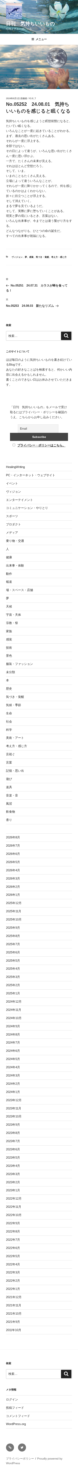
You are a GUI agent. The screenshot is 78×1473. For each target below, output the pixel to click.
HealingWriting (15, 467)
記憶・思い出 (15, 770)
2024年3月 (13, 1075)
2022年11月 (13, 1206)
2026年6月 (13, 853)
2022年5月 (13, 1256)
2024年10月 (14, 1018)
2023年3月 (13, 1174)
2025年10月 (14, 919)
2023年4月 (13, 1165)
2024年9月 (13, 1026)
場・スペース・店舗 (19, 590)
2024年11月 (13, 1009)
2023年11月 (13, 1108)
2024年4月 (13, 1067)
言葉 (9, 762)
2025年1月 (13, 993)
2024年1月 (13, 1092)
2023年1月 (13, 1190)
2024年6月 (13, 1050)
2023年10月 (14, 1116)
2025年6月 (13, 952)
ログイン (12, 1399)
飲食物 (10, 811)
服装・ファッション (19, 664)
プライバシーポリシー (20, 1458)
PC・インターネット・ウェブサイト (30, 475)
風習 (9, 803)
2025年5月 (13, 960)
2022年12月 (14, 1198)
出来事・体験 (15, 565)
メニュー (41, 39)
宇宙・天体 (13, 614)
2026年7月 (13, 845)
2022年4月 (13, 1264)
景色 (9, 655)
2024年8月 (13, 1034)
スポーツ (12, 516)
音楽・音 (12, 795)
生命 (9, 713)
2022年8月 (13, 1231)
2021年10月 (14, 1313)
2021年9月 (13, 1321)
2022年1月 (13, 1289)
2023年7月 (13, 1141)
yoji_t (32, 98)
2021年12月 (14, 1297)
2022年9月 (13, 1223)
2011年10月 (13, 1330)
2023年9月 (13, 1124)
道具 (9, 787)
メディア (12, 532)
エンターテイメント (19, 500)
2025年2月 (13, 985)
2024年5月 (13, 1059)
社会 (9, 721)
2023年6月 (13, 1149)
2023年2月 (13, 1182)
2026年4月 (13, 870)
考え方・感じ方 (59, 257)
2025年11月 (13, 911)
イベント (12, 483)
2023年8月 (13, 1133)
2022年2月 (13, 1280)
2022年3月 (13, 1272)
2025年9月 (13, 927)
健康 (9, 557)
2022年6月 (13, 1248)
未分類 (10, 672)
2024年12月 (14, 1001)
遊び (9, 779)
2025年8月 (13, 936)
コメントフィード (18, 1416)
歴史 (9, 688)
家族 (9, 631)
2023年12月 (14, 1100)
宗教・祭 (12, 623)
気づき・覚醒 (42, 257)
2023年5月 (13, 1157)
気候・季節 (13, 705)
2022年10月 (14, 1215)
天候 (9, 606)
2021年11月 (13, 1305)
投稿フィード (15, 1407)
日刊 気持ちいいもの (30, 23)
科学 (9, 729)
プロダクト (13, 524)
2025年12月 (14, 903)
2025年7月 (13, 944)
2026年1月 (13, 894)
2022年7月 (13, 1239)
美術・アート (15, 737)
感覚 (31, 257)
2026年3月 (13, 878)
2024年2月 (13, 1083)
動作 (9, 573)
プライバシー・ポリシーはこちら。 (41, 445)
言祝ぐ (10, 754)
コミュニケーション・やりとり (27, 508)
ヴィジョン (17, 257)
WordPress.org (16, 1424)
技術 (9, 647)
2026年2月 (13, 886)
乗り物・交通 (15, 540)
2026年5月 (13, 862)
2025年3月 (13, 977)
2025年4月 (13, 968)
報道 (9, 581)
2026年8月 (13, 837)
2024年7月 (13, 1042)
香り (9, 820)
